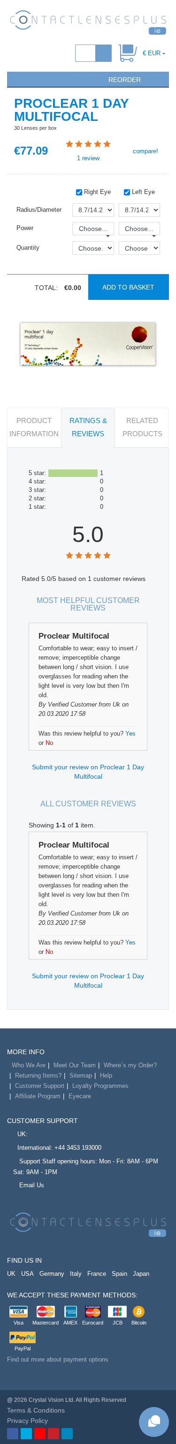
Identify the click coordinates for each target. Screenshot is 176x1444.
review (88, 158)
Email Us (31, 1185)
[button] (18, 79)
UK (11, 1273)
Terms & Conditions (36, 1410)
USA (27, 1273)
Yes (130, 733)
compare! (144, 151)
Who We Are (29, 1065)
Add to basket (128, 287)
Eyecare (80, 1096)
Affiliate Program (38, 1096)
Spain (119, 1273)
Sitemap (80, 1075)
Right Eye (96, 191)
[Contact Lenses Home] (88, 22)
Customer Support (39, 1085)
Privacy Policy (27, 1420)
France (96, 1273)
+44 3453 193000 (77, 1147)
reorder (124, 79)
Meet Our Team (75, 1065)
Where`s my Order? (130, 1065)
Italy (76, 1273)
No (49, 742)
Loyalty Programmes (100, 1085)
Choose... (93, 228)
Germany (51, 1273)
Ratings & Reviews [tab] (88, 427)
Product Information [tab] (34, 427)
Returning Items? (38, 1075)
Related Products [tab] (142, 427)
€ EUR (152, 53)
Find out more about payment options (57, 1359)
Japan (141, 1273)
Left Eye (142, 191)
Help (106, 1075)
